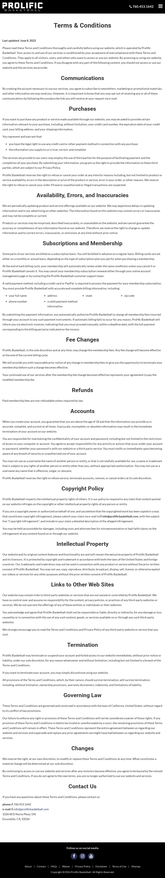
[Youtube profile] (91, 856)
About (28, 866)
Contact (41, 866)
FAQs (54, 866)
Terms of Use (119, 866)
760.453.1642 (143, 6)
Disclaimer (101, 866)
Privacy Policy (82, 866)
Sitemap (135, 866)
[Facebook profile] (74, 856)
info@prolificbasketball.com (31, 809)
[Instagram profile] (82, 856)
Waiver (66, 866)
